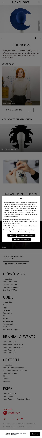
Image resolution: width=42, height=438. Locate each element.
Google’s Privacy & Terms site (18, 208)
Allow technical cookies (26, 235)
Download (35, 434)
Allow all (11, 235)
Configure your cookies (21, 239)
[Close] (3, 434)
